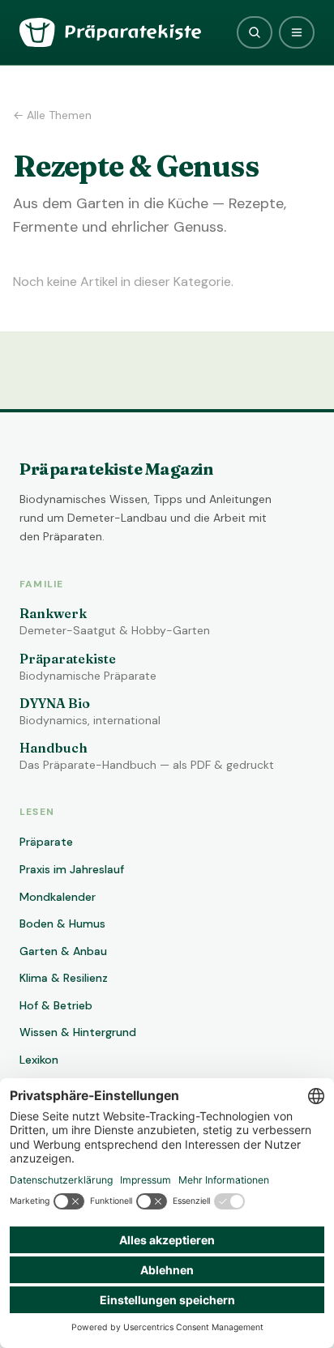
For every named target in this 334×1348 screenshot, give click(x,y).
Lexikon (38, 1059)
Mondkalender (57, 896)
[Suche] (254, 32)
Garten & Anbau (63, 951)
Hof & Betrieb (55, 1005)
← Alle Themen (52, 115)
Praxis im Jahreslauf (71, 869)
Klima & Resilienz (63, 977)
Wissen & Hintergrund (77, 1032)
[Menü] (297, 32)
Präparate (46, 841)
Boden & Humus (62, 923)
